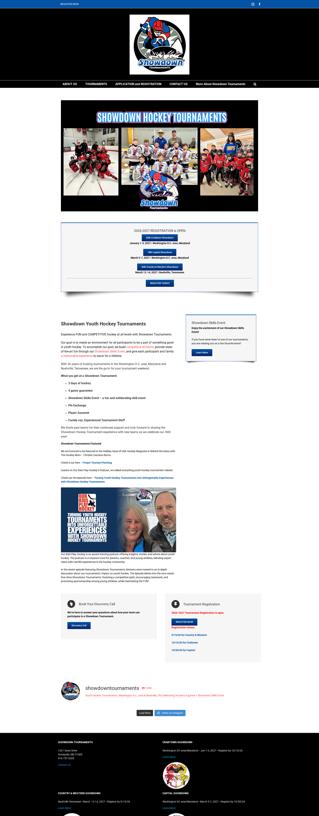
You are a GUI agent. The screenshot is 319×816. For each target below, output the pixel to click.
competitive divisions (140, 347)
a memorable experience (77, 356)
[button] (255, 84)
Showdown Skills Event (110, 351)
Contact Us (64, 764)
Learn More (169, 757)
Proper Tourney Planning (97, 462)
